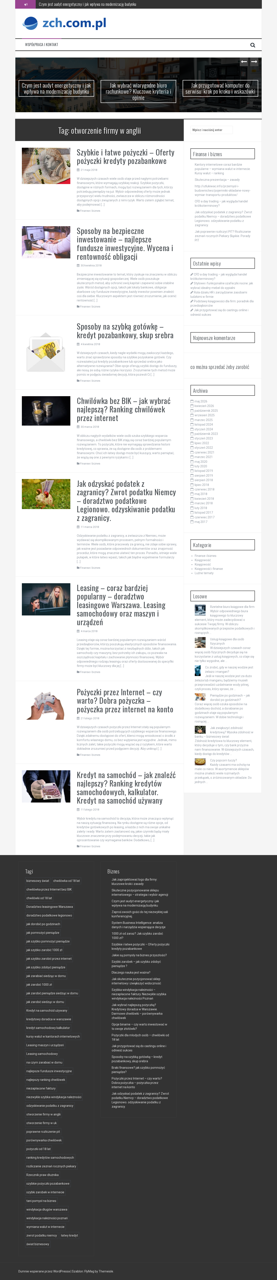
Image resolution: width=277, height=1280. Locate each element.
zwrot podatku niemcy (41, 1235)
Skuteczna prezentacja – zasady (217, 179)
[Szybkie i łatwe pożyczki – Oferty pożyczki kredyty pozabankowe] (46, 165)
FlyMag (89, 1271)
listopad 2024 (204, 424)
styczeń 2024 (204, 429)
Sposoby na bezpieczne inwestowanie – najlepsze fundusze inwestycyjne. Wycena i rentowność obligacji (125, 243)
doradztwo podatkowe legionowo (49, 915)
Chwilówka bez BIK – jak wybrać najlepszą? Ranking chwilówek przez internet (124, 409)
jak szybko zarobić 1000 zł (44, 950)
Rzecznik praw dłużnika (42, 1175)
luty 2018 (201, 508)
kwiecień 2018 (204, 498)
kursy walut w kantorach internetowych (53, 1036)
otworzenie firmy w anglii (43, 1114)
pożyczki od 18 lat (38, 1149)
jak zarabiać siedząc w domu (46, 976)
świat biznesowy (37, 1244)
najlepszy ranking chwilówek (45, 1079)
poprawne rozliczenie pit (43, 1131)
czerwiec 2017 (204, 517)
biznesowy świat (37, 881)
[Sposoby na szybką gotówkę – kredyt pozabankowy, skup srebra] (46, 347)
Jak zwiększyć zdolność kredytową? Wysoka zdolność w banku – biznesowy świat (224, 732)
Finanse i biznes (90, 210)
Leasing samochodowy (42, 1054)
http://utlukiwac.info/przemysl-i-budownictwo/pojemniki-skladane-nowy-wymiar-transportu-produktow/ (223, 190)
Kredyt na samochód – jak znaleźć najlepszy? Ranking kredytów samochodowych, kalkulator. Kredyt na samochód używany (126, 787)
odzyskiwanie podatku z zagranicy (49, 1105)
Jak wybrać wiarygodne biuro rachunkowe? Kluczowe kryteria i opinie (87, 4)
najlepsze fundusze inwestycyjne (49, 1071)
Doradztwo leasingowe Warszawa (49, 906)
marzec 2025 (204, 420)
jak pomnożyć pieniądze (42, 932)
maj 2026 (201, 401)
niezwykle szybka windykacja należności (53, 1097)
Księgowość (203, 560)
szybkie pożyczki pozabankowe (47, 1183)
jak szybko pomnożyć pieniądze (48, 941)
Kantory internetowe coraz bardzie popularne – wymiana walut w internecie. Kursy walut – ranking (223, 169)
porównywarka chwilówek (44, 1140)
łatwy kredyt (69, 1235)
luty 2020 (201, 466)
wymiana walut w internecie (45, 1227)
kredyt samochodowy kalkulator (48, 1028)
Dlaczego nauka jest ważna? (131, 972)
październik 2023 (206, 434)
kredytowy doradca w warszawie (48, 1019)
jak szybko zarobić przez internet (49, 958)
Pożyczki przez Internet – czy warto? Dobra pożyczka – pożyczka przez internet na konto (125, 700)
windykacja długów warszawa (46, 1209)
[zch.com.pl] (65, 23)
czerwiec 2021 (204, 452)
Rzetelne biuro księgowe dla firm (232, 607)
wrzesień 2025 (205, 415)
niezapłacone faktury (41, 1088)
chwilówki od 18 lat (39, 898)
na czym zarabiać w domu (44, 1062)
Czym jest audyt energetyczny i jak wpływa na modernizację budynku (56, 88)
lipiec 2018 (202, 485)
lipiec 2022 (202, 443)
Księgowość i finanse (209, 568)
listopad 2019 (204, 471)
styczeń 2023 (204, 438)
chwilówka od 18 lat (66, 881)
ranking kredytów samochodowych (50, 1157)
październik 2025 (206, 410)
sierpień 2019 (204, 475)
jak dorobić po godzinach (43, 924)
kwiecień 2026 (204, 406)
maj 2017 (201, 522)
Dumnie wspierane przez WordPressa (44, 1271)
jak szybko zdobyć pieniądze (45, 967)
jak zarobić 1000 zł (39, 984)
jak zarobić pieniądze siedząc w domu (52, 993)
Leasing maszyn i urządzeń (45, 1045)
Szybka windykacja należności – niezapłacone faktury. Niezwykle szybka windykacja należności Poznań (139, 994)
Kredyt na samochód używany (46, 1010)
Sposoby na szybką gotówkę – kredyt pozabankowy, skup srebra (125, 330)
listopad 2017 (204, 512)
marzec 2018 (204, 503)
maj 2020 (201, 461)
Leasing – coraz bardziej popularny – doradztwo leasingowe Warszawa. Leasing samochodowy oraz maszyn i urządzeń (121, 604)
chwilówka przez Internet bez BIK (49, 889)
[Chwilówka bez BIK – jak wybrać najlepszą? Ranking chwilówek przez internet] (46, 410)
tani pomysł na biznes (41, 1201)
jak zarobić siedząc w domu (45, 1002)
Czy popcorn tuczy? (223, 760)
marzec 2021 (204, 457)
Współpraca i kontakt (41, 44)
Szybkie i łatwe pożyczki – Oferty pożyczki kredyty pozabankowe (126, 156)
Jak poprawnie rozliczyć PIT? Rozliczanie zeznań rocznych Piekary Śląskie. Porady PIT (223, 236)
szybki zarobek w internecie (45, 1192)
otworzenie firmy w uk (41, 1123)
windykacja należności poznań (47, 1218)
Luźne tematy (204, 573)
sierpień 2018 (204, 480)
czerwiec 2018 (204, 489)
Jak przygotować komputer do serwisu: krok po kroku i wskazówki (220, 88)
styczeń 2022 (204, 447)
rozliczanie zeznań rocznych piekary (51, 1166)
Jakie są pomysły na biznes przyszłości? (139, 955)
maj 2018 (201, 494)
